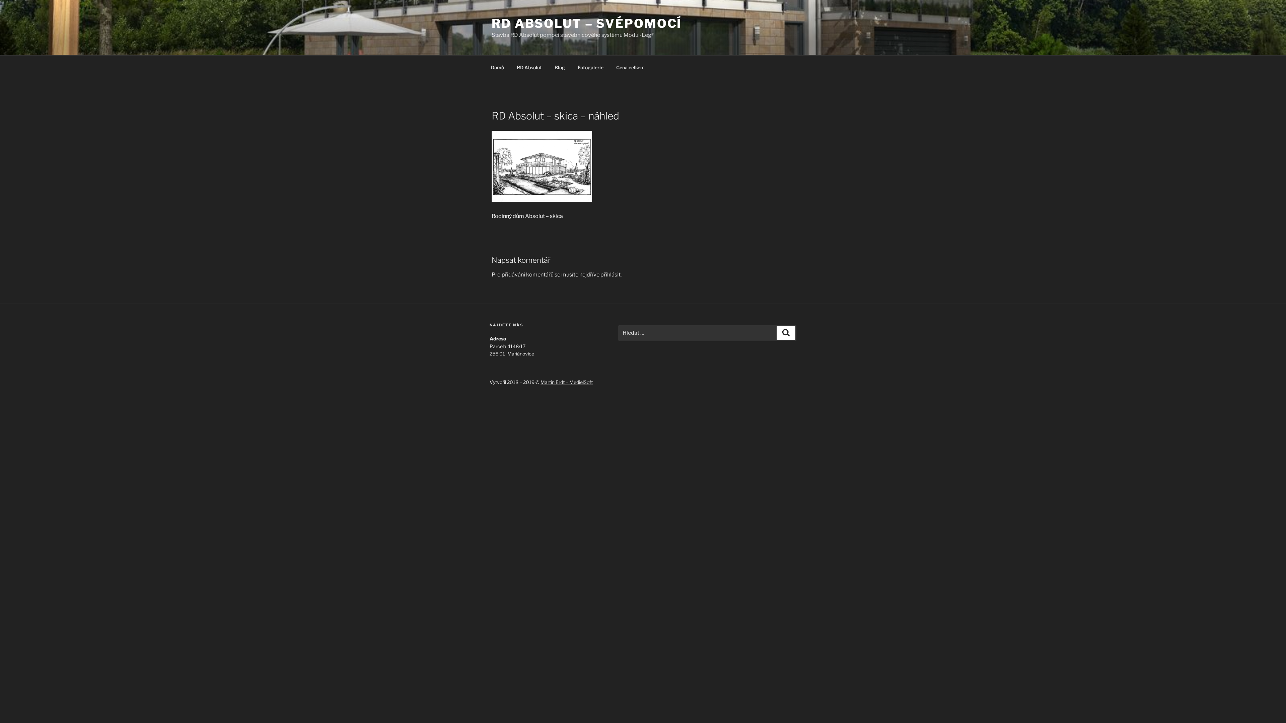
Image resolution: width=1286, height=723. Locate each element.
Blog (560, 67)
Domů (497, 67)
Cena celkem (630, 67)
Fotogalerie (590, 67)
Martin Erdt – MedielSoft (567, 382)
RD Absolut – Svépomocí (587, 23)
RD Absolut (529, 67)
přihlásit (610, 274)
